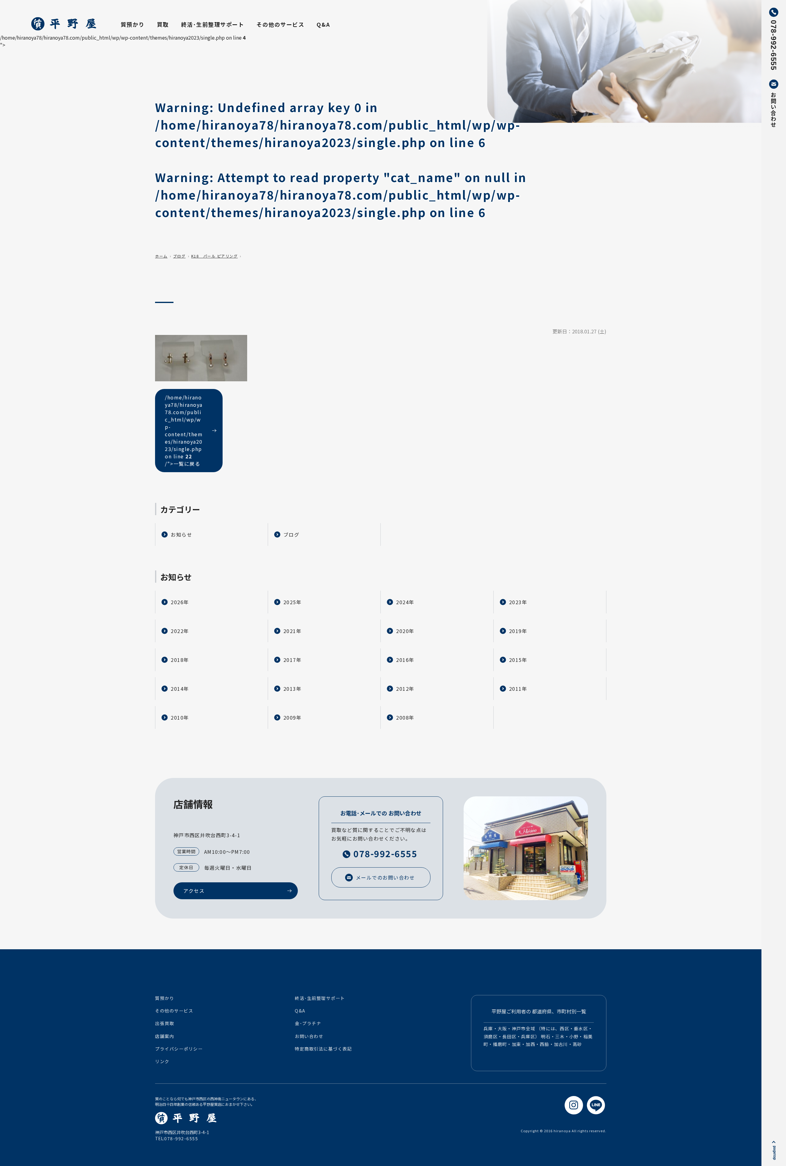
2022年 (180, 631)
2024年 (405, 602)
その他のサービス (280, 24)
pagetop (774, 1153)
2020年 (405, 631)
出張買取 (164, 1023)
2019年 (518, 631)
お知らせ (181, 534)
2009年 (292, 717)
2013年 (292, 688)
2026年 (180, 602)
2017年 (292, 659)
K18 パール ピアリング (214, 255)
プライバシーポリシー (179, 1049)
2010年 (180, 717)
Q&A (323, 24)
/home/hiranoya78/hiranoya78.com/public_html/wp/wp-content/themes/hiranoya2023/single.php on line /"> (184, 430)
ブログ (179, 255)
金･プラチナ (308, 1023)
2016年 (405, 659)
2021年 (292, 631)
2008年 (405, 717)
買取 (163, 24)
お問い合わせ (309, 1036)
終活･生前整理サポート (212, 24)
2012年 (405, 688)
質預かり (133, 24)
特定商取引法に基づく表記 (323, 1049)
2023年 (518, 602)
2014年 (180, 688)
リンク (162, 1061)
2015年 (518, 659)
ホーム (161, 255)
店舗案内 (164, 1036)
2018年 (180, 659)
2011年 (518, 688)
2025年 (292, 602)
